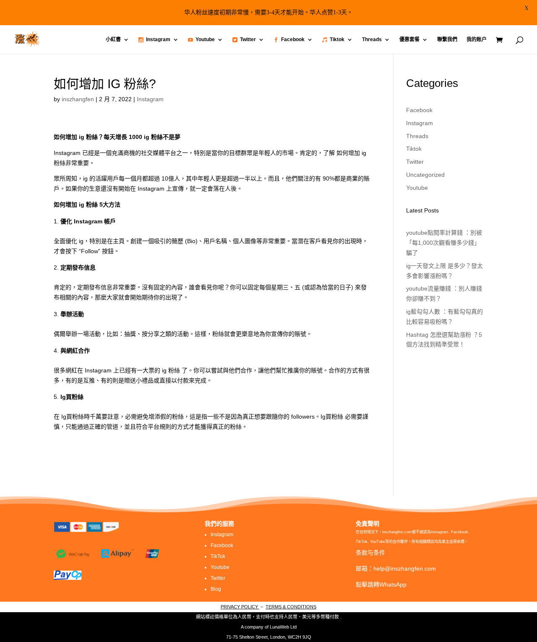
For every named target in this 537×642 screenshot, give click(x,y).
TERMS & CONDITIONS (291, 606)
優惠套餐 (409, 39)
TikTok (218, 556)
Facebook (293, 39)
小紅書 (113, 39)
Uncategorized (425, 174)
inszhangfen (78, 99)
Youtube (205, 39)
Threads (372, 39)
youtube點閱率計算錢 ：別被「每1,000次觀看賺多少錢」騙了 (444, 242)
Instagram (158, 39)
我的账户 (477, 39)
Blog (216, 589)
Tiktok (337, 39)
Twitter (248, 39)
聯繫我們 (447, 39)
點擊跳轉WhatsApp (381, 584)
